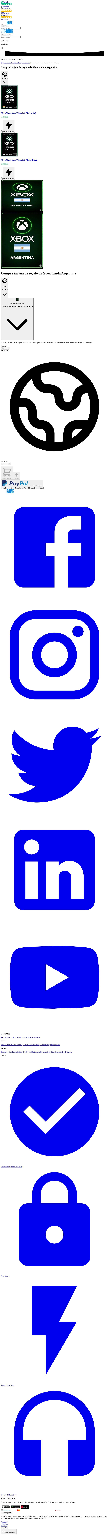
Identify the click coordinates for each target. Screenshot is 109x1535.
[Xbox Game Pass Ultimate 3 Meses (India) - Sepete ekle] (2, 178)
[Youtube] (54, 1030)
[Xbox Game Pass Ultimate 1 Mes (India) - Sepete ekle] (2, 131)
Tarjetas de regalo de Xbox (21, 63)
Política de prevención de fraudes (60, 1052)
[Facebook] (54, 600)
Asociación (23, 1037)
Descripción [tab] (5, 488)
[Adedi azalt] (2, 348)
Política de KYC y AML (25, 1052)
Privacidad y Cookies (39, 1045)
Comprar (16, 478)
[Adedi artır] (8, 348)
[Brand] (7, 24)
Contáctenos (15, 1037)
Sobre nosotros (6, 1037)
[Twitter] (54, 815)
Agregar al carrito (7, 478)
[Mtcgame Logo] (7, 493)
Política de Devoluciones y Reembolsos (18, 1045)
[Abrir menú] (2, 24)
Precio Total (5, 350)
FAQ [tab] (12, 488)
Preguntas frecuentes (53, 1045)
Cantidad (4, 346)
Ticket (3, 1045)
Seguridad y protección (41, 1052)
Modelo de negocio (33, 1037)
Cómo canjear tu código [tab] (35, 488)
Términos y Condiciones (9, 1052)
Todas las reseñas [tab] (20, 488)
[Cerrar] (2, 48)
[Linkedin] (54, 923)
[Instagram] (54, 708)
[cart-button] (8, 26)
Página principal (6, 63)
